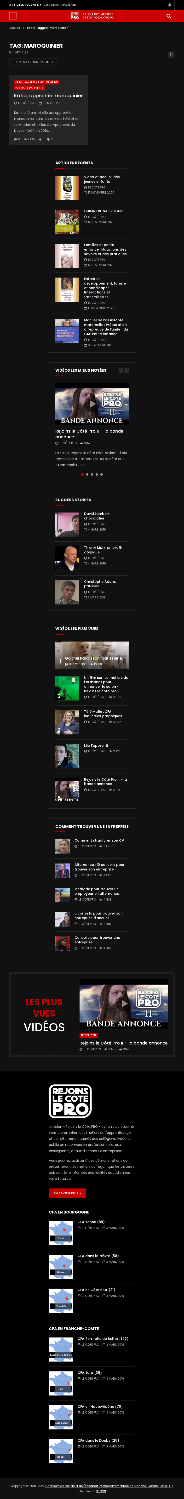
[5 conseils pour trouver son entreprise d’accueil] (62, 919)
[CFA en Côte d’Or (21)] (61, 1301)
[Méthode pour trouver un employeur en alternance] (62, 895)
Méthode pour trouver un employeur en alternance (97, 891)
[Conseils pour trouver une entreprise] (62, 943)
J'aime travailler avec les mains (36, 82)
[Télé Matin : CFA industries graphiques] (67, 722)
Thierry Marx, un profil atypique (103, 550)
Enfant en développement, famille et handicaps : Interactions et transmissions (105, 287)
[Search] (169, 16)
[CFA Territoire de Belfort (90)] (61, 1349)
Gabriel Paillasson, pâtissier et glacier (101, 658)
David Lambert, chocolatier (97, 516)
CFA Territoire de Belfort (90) (103, 1338)
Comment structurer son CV (99, 840)
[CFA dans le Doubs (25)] (61, 1451)
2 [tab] (87, 474)
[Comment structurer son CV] (62, 846)
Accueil (14, 28)
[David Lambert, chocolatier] (67, 525)
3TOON (101, 1491)
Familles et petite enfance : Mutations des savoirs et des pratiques (70, 5)
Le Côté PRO (26, 103)
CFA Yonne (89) (91, 1222)
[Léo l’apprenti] (67, 756)
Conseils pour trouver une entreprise (97, 940)
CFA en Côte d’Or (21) (96, 1289)
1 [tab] (82, 474)
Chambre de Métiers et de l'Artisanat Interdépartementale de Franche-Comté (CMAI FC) (109, 1486)
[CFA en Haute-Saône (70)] (61, 1417)
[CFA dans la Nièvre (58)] (61, 1267)
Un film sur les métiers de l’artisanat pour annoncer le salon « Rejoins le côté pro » (106, 684)
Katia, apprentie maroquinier (48, 95)
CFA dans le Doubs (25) (98, 1440)
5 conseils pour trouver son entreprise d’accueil (99, 915)
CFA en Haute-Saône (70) (100, 1406)
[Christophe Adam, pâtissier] (67, 592)
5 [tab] (101, 474)
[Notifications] (170, 5)
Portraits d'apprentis (29, 88)
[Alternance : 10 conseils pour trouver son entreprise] (62, 870)
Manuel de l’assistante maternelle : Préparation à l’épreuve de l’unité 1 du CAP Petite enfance (106, 327)
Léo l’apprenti (96, 745)
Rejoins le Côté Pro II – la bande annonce (89, 434)
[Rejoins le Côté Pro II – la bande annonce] (67, 790)
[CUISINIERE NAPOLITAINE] (67, 222)
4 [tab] (97, 474)
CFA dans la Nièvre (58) (98, 1255)
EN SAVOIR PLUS (67, 1193)
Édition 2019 (89, 1035)
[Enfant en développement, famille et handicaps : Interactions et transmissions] (67, 290)
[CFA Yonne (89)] (61, 1233)
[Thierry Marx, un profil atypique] (67, 558)
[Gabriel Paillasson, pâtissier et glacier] (92, 655)
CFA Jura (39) (90, 1372)
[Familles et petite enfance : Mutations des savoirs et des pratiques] (67, 256)
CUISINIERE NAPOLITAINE (104, 210)
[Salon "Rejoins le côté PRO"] (92, 15)
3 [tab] (92, 474)
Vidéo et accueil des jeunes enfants (102, 179)
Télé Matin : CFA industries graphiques (103, 714)
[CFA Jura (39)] (61, 1383)
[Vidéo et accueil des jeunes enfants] (67, 188)
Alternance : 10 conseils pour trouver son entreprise (100, 867)
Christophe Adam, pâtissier (100, 584)
